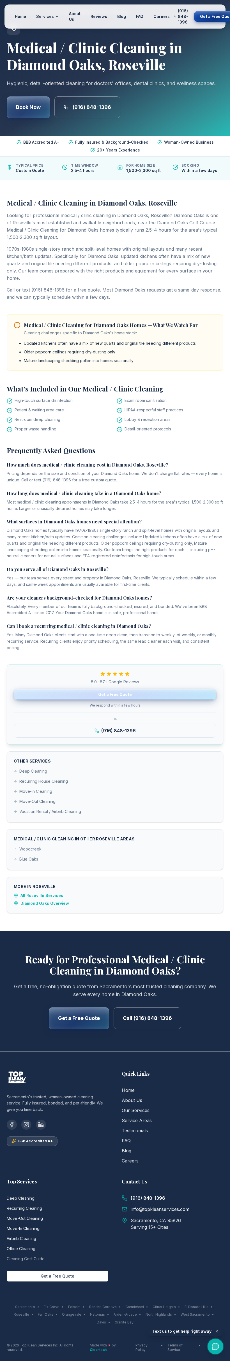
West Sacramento (195, 1314)
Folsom (74, 1307)
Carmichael (134, 1307)
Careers (161, 16)
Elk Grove (51, 1307)
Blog (121, 16)
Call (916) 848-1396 (147, 1018)
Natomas (97, 1314)
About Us (75, 16)
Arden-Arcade (125, 1314)
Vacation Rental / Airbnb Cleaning (50, 811)
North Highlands (159, 1314)
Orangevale (71, 1314)
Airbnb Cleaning (21, 1238)
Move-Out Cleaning (37, 801)
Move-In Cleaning (35, 791)
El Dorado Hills (196, 1307)
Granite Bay (124, 1322)
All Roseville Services (41, 895)
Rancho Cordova (103, 1307)
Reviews (99, 16)
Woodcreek (30, 849)
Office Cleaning (21, 1248)
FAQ (139, 16)
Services (45, 16)
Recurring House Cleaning (43, 781)
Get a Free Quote (115, 694)
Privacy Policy (141, 1347)
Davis (101, 1322)
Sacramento (25, 1307)
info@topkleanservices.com (160, 1209)
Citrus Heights (164, 1307)
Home (20, 16)
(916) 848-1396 (92, 107)
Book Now (28, 107)
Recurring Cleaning (24, 1208)
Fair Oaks (45, 1314)
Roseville (21, 1314)
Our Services (136, 1110)
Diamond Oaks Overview (44, 903)
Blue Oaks (28, 859)
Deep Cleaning (33, 771)
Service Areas (137, 1120)
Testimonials (135, 1130)
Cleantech (98, 1350)
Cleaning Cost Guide (26, 1258)
